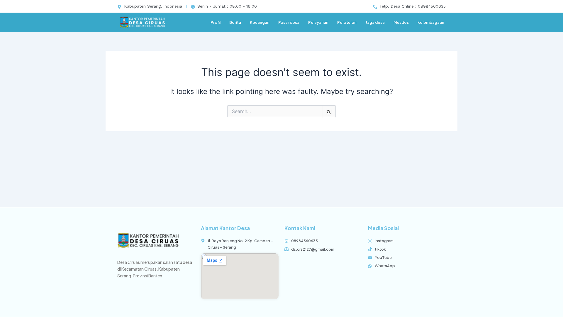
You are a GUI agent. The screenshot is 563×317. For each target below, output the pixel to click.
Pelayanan (318, 22)
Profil (216, 22)
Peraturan (347, 22)
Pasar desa (288, 22)
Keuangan (259, 22)
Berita (235, 22)
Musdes (401, 22)
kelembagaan (431, 22)
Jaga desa (375, 22)
